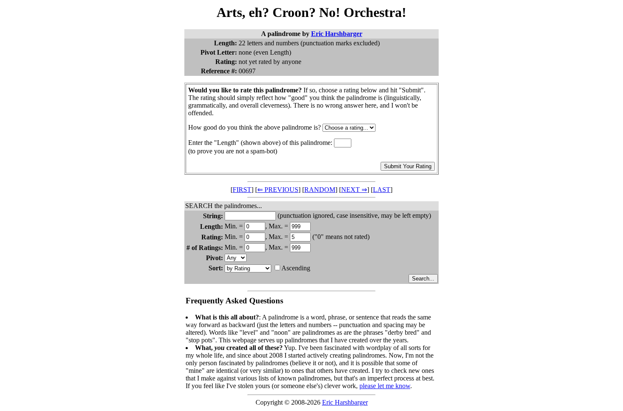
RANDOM (319, 189)
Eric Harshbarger (336, 33)
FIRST (242, 189)
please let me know (384, 385)
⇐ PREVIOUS (277, 189)
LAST (381, 189)
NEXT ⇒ (354, 189)
